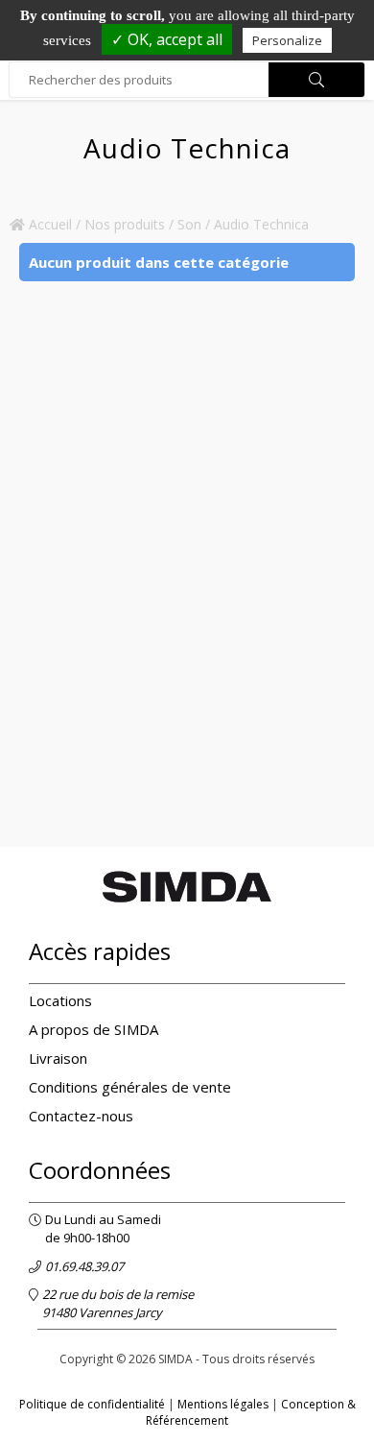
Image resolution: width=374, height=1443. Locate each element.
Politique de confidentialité (92, 1404)
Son (189, 224)
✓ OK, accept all (166, 39)
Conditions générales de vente (130, 1086)
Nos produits (124, 224)
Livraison (58, 1058)
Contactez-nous (81, 1115)
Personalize (287, 40)
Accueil (48, 224)
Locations (60, 1000)
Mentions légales (223, 1404)
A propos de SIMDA (93, 1029)
